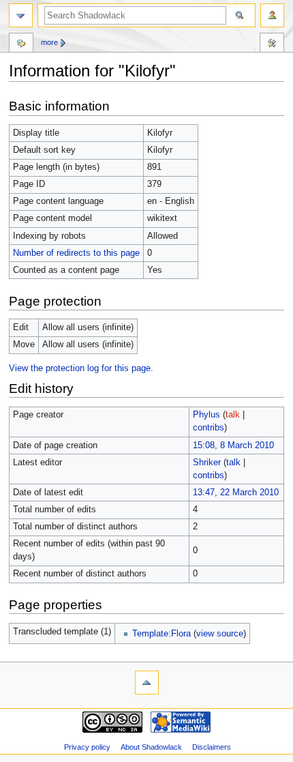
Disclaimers (211, 747)
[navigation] (21, 15)
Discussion (21, 44)
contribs (208, 428)
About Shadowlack (151, 747)
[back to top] (147, 682)
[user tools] (272, 15)
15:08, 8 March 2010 (233, 445)
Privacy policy (87, 747)
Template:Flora (161, 634)
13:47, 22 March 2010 (236, 492)
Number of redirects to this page (76, 253)
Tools (271, 44)
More (49, 42)
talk (233, 415)
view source (219, 634)
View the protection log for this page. (81, 368)
